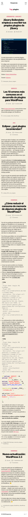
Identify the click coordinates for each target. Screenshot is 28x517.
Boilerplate (5, 81)
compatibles (4, 491)
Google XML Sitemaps (8, 442)
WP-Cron (16, 432)
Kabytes (8, 77)
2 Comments (15, 134)
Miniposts (14, 88)
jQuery (10, 81)
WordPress (16, 115)
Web (12, 115)
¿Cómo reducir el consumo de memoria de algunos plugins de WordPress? (14, 207)
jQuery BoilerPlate (11, 74)
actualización (6, 505)
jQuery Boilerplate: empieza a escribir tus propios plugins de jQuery (14, 24)
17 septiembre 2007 (18, 460)
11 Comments (15, 462)
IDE (8, 193)
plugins (14, 81)
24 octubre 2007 (18, 215)
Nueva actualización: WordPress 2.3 (14, 455)
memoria (16, 442)
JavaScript (18, 16)
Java (14, 122)
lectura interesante (9, 109)
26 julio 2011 (19, 31)
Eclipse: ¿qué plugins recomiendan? (14, 127)
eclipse (5, 193)
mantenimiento (5, 471)
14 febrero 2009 (18, 132)
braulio (11, 31)
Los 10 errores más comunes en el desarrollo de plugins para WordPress (14, 96)
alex (10, 103)
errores (5, 115)
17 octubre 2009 (18, 103)
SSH (9, 469)
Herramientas (10, 16)
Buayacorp (14, 3)
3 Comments (15, 217)
